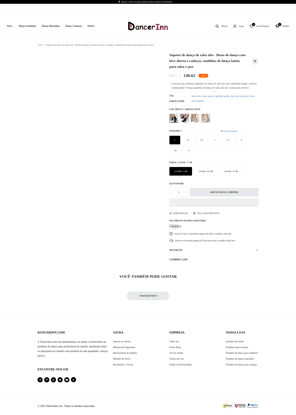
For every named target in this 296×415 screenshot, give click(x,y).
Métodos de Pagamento (124, 347)
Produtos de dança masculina (240, 359)
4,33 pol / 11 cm (231, 171)
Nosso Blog (175, 347)
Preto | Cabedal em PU (173, 118)
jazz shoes (235, 96)
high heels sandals (222, 96)
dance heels (196, 96)
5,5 (188, 140)
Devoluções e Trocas (123, 364)
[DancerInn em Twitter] (60, 379)
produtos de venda (235, 341)
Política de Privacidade (180, 364)
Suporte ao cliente (121, 341)
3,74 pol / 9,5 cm (206, 171)
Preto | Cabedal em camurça (184, 118)
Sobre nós (174, 341)
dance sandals (207, 96)
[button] (213, 202)
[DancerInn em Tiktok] (73, 379)
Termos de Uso (176, 359)
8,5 (175, 150)
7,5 (228, 140)
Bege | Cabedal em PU (195, 118)
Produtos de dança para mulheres (242, 353)
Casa (40, 45)
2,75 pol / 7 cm (180, 171)
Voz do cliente (176, 353)
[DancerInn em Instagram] (53, 379)
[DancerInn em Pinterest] (46, 379)
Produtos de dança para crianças (241, 364)
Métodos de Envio (122, 359)
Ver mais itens (148, 296)
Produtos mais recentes (237, 347)
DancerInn (198, 101)
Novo (9, 26)
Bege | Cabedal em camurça (205, 118)
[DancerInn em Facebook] (40, 379)
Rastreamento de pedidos (125, 353)
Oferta (91, 26)
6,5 (202, 140)
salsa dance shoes (248, 96)
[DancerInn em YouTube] (66, 379)
